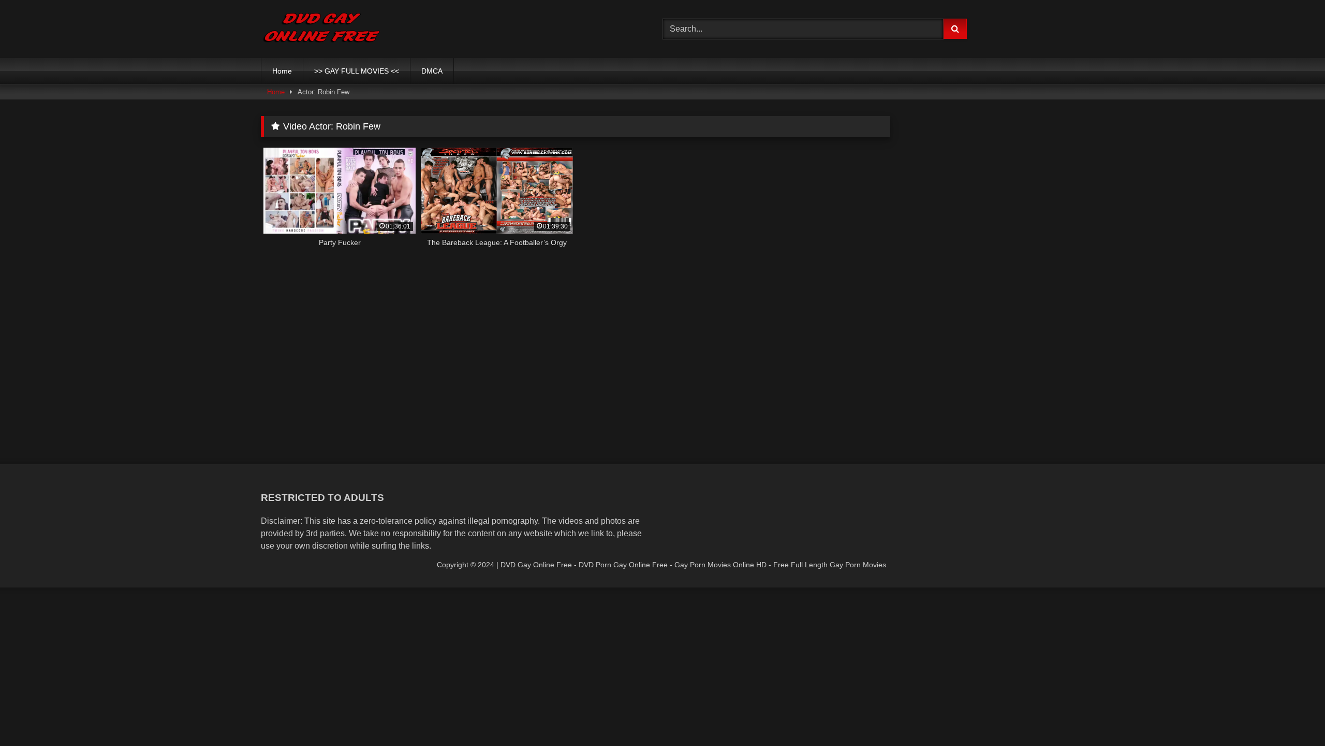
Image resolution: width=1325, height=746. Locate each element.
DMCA (432, 71)
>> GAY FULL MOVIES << (356, 71)
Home (282, 71)
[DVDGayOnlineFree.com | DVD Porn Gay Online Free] (321, 29)
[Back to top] (1293, 715)
